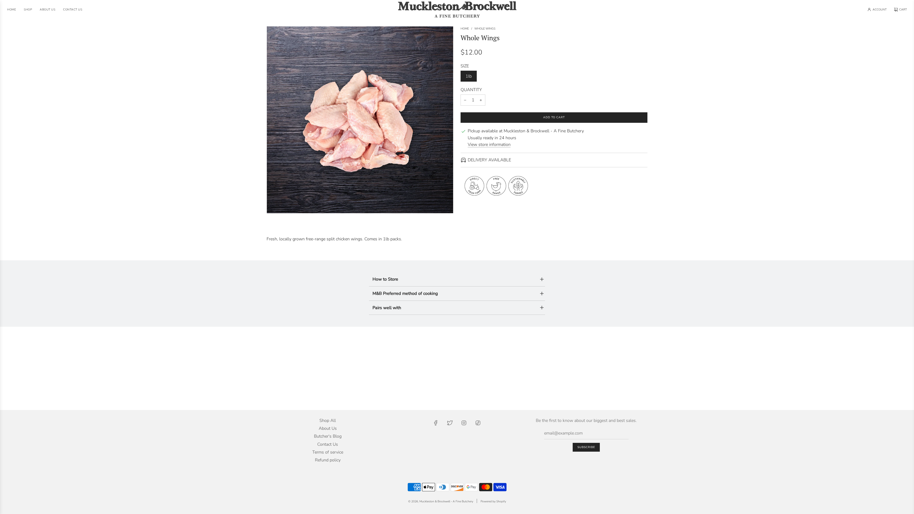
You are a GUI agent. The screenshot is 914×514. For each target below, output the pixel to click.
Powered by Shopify (493, 501)
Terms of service (327, 452)
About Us (328, 428)
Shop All (327, 420)
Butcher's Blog (328, 436)
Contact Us (327, 444)
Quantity (471, 90)
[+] (481, 100)
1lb (469, 76)
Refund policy (328, 460)
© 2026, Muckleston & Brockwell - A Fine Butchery (440, 501)
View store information (489, 144)
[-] (465, 100)
